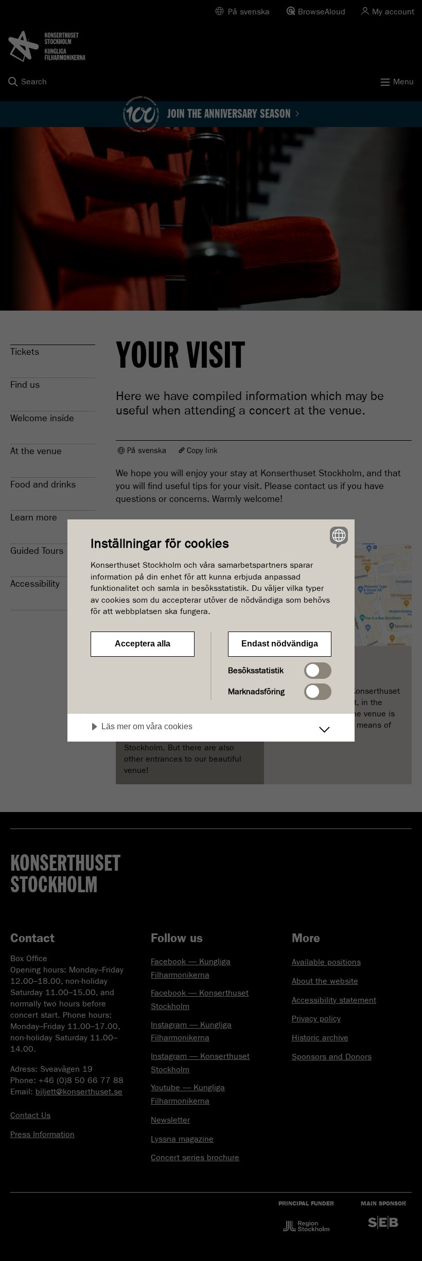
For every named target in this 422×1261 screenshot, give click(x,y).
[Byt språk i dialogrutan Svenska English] (337, 536)
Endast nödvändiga (279, 643)
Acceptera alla (142, 643)
